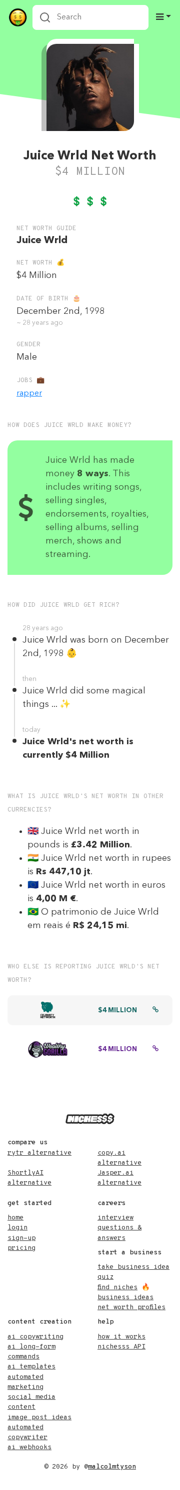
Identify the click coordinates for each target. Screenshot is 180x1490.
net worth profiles (132, 1307)
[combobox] (90, 17)
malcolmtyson (112, 1467)
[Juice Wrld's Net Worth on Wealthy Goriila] (155, 1050)
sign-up (22, 1238)
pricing (22, 1248)
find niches (118, 1287)
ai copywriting (36, 1337)
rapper (29, 394)
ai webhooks (30, 1447)
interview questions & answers (120, 1228)
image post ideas (40, 1417)
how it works (122, 1337)
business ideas (126, 1297)
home (16, 1218)
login (18, 1227)
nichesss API (122, 1347)
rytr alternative (40, 1153)
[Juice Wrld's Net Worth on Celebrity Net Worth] (155, 1011)
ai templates (32, 1366)
